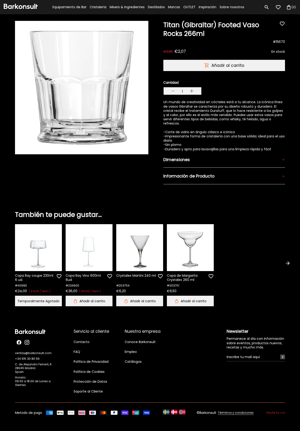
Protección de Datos (90, 381)
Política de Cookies (89, 372)
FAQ (77, 352)
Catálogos (133, 361)
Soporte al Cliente (88, 391)
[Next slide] (287, 263)
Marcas (174, 7)
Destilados (156, 7)
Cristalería (98, 7)
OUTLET (189, 7)
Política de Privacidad (91, 361)
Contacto (82, 342)
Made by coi (275, 413)
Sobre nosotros (232, 7)
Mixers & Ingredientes (127, 7)
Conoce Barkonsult (140, 342)
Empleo (131, 352)
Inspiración (207, 7)
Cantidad (171, 82)
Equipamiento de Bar (69, 7)
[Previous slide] (12, 263)
